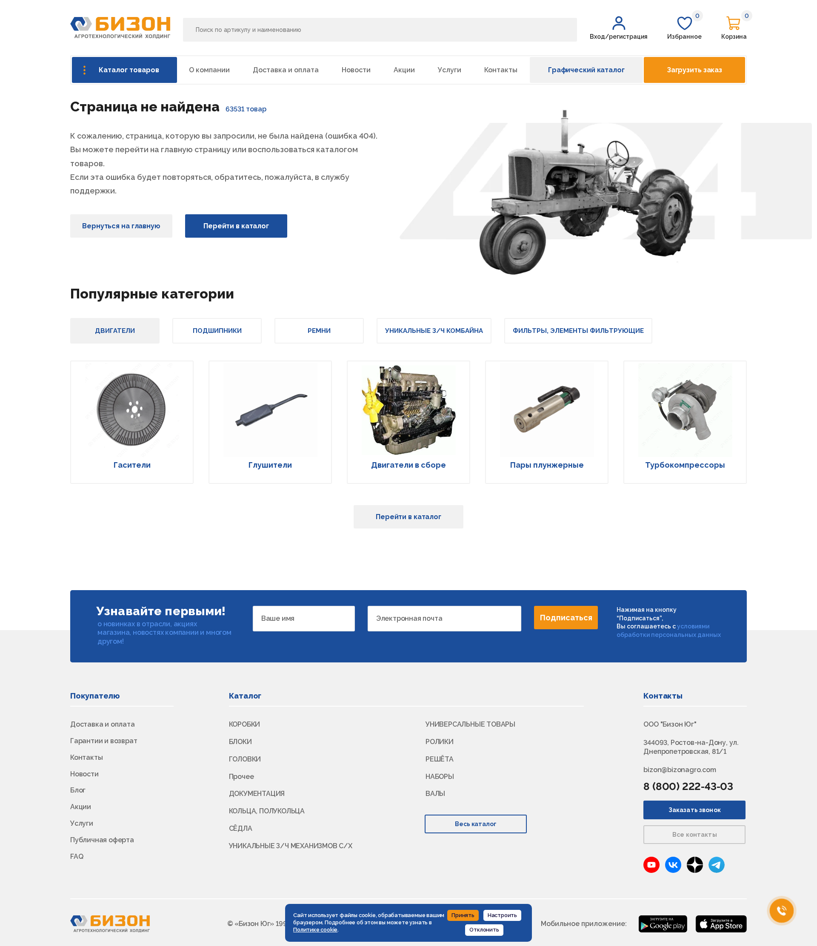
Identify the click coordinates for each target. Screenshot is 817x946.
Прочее (241, 777)
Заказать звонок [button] (694, 810)
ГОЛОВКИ (245, 759)
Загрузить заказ (694, 70)
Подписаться (566, 617)
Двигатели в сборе (408, 464)
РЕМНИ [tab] (319, 331)
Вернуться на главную (121, 226)
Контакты (500, 70)
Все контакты (694, 834)
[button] (619, 27)
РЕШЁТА (440, 759)
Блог (78, 790)
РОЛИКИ (440, 742)
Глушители (270, 464)
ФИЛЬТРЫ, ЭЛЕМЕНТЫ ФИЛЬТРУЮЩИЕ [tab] (578, 331)
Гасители (132, 464)
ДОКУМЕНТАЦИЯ (257, 794)
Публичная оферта (102, 840)
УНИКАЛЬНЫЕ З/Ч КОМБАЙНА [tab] (434, 331)
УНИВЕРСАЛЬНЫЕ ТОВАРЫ (470, 724)
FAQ (76, 856)
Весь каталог (476, 824)
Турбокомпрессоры (685, 464)
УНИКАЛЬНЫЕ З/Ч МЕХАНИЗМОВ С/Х (290, 846)
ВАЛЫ (435, 794)
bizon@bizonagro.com (679, 770)
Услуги (449, 70)
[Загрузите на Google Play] (663, 923)
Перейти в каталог (236, 226)
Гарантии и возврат (103, 741)
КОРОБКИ (244, 724)
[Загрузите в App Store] (721, 923)
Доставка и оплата (286, 70)
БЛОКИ (240, 742)
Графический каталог (586, 70)
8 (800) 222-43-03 (688, 786)
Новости (356, 70)
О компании (209, 70)
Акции (404, 70)
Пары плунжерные (547, 464)
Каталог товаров (129, 70)
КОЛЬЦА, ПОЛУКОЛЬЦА (267, 811)
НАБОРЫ (440, 777)
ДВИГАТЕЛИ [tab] (115, 331)
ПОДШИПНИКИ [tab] (217, 331)
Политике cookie (315, 929)
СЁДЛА (240, 828)
